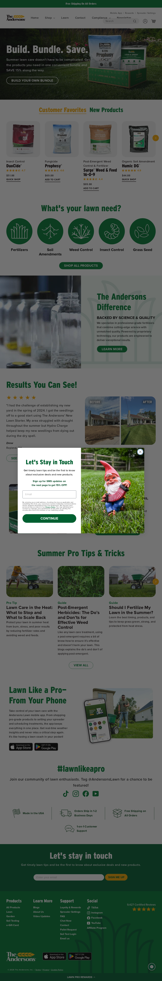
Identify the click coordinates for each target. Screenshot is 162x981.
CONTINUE (49, 518)
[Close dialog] (140, 452)
